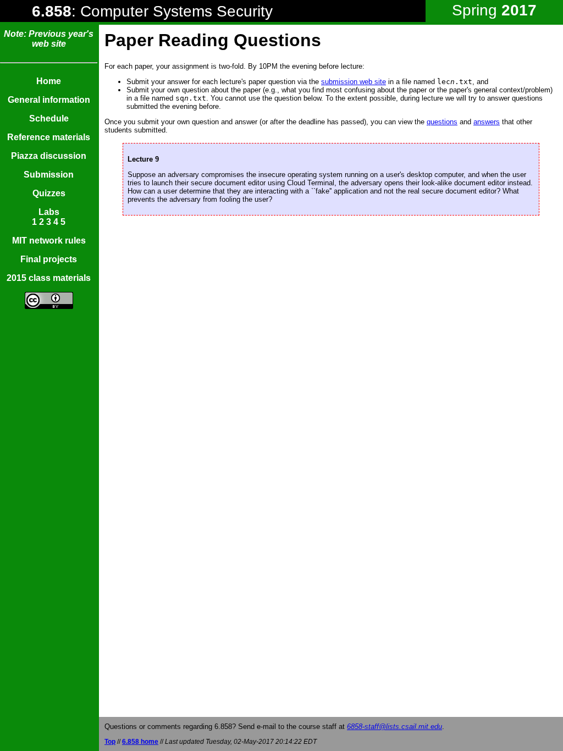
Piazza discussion (48, 156)
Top (109, 742)
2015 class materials (49, 278)
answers (486, 122)
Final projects (48, 259)
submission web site (353, 82)
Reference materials (48, 137)
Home (48, 81)
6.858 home (140, 742)
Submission (49, 174)
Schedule (49, 118)
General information (49, 99)
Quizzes (48, 193)
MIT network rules (49, 240)
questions (442, 122)
